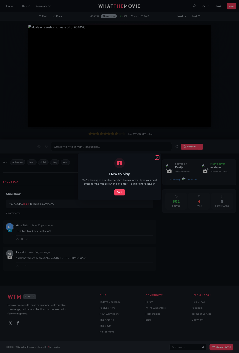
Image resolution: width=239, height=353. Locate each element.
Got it (119, 192)
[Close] (157, 157)
